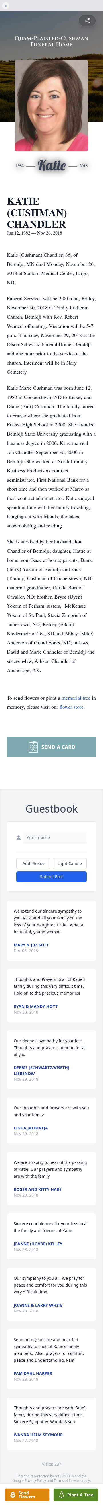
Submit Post (51, 876)
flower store (72, 706)
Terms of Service (67, 1480)
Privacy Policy (35, 1480)
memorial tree (76, 697)
